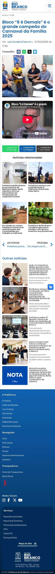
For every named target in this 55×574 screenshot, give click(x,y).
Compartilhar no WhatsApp (11, 149)
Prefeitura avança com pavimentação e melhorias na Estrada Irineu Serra (39, 188)
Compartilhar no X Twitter (45, 149)
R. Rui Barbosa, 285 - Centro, (27, 565)
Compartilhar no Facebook (28, 149)
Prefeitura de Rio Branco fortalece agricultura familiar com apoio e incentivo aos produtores (40, 228)
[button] (19, 52)
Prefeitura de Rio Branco (18, 572)
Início (5, 15)
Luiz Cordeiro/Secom (19, 42)
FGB (12, 15)
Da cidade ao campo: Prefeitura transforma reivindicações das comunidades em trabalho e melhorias (13, 229)
